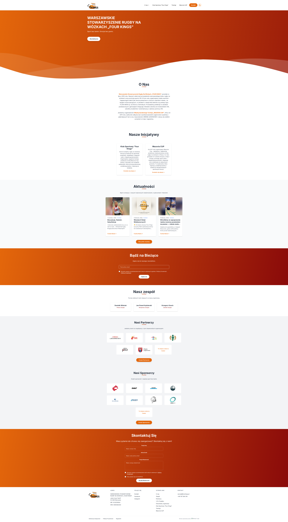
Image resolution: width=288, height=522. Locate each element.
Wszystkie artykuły (144, 241)
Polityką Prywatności (126, 273)
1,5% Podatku (160, 501)
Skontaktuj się (94, 39)
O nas (157, 494)
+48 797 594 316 (182, 496)
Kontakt (193, 5)
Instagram (137, 499)
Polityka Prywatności (108, 518)
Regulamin (118, 518)
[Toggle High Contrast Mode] (200, 5)
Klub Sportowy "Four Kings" (160, 5)
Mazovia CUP (183, 5)
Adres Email (144, 452)
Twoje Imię (144, 445)
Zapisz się (144, 276)
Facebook (137, 496)
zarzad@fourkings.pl (183, 494)
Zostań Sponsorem (144, 422)
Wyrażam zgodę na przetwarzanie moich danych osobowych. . (144, 473)
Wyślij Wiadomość (144, 480)
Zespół (158, 496)
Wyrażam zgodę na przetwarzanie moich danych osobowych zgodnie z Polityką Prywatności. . (144, 272)
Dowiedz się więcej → (130, 171)
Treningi (174, 5)
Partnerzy (158, 499)
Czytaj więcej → (111, 233)
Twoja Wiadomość (144, 459)
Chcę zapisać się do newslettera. (135, 476)
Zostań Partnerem (144, 360)
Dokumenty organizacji (162, 503)
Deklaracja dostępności (94, 518)
